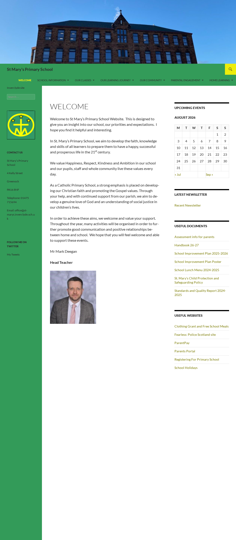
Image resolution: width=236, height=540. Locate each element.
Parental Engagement (185, 80)
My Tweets (13, 254)
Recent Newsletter (187, 205)
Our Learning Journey (115, 80)
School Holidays (186, 368)
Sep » (209, 174)
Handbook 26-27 (186, 245)
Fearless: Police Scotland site (195, 334)
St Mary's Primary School (30, 69)
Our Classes (83, 80)
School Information (51, 80)
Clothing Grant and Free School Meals (201, 326)
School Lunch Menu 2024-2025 (196, 270)
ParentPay (181, 343)
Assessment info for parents (194, 237)
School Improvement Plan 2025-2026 (201, 253)
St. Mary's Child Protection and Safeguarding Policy (196, 280)
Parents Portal (184, 351)
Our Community (151, 80)
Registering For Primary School (196, 359)
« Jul (178, 174)
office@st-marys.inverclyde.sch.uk (21, 214)
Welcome (24, 80)
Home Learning (219, 80)
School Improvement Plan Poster (197, 262)
